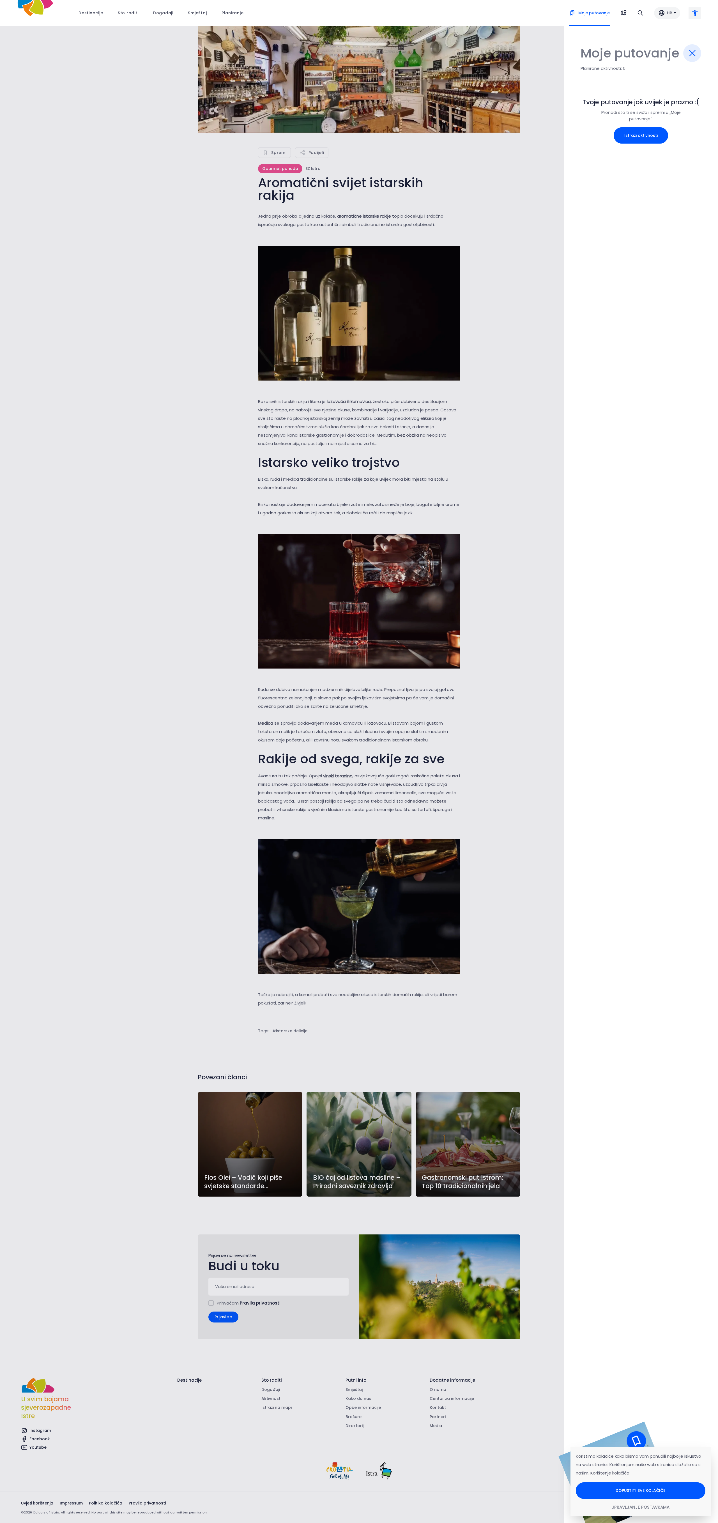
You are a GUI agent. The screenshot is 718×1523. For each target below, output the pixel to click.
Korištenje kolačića (609, 1473)
